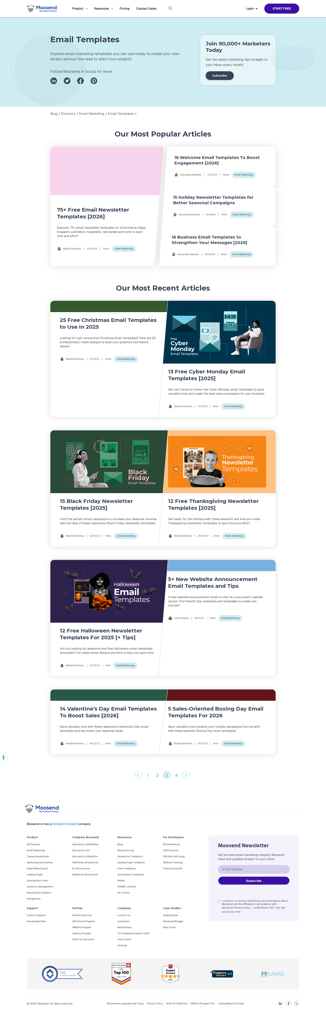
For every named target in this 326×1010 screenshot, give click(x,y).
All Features (33, 844)
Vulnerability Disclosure (231, 1004)
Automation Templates (131, 875)
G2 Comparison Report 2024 (134, 933)
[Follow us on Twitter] (67, 81)
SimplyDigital (170, 915)
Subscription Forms (37, 881)
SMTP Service (170, 850)
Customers (123, 921)
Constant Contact (65, 824)
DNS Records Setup (174, 856)
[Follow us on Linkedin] (53, 81)
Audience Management (40, 887)
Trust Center (124, 939)
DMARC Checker (127, 887)
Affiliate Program (81, 927)
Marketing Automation (40, 862)
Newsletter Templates (130, 856)
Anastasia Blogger (173, 921)
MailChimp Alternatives (85, 862)
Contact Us (124, 915)
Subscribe (219, 75)
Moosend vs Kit (81, 850)
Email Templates (121, 114)
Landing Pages (35, 875)
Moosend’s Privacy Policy (236, 908)
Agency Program (81, 933)
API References (171, 844)
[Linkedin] (280, 1003)
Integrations (34, 899)
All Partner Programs (83, 921)
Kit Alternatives (81, 868)
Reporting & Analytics (39, 893)
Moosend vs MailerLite (85, 856)
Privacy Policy (155, 1004)
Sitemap (122, 945)
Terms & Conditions (177, 1004)
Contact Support (36, 915)
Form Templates (127, 868)
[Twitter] (296, 1003)
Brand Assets (125, 927)
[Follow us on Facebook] (80, 81)
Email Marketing (91, 114)
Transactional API (172, 868)
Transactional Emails (38, 856)
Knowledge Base (36, 921)
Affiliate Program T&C (203, 1004)
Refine (121, 881)
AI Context (124, 893)
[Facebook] (288, 1003)
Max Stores (169, 927)
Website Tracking (173, 862)
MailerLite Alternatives (85, 875)
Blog (54, 114)
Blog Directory (126, 850)
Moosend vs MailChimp (85, 844)
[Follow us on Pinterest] (94, 81)
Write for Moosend (83, 939)
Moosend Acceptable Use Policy (125, 1004)
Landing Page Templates (131, 862)
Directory (68, 114)
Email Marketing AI (37, 868)
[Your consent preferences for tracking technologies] (3, 757)
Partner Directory (82, 915)
